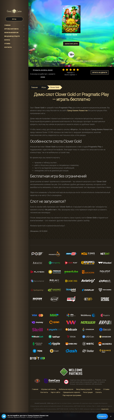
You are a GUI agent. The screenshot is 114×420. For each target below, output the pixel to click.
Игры (44, 87)
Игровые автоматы (11, 29)
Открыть (102, 416)
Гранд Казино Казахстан (77, 110)
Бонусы (7, 40)
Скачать (99, 392)
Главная (7, 25)
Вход (14, 19)
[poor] (67, 70)
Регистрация (88, 392)
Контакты (8, 47)
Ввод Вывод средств (12, 36)
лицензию (105, 409)
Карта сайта (55, 392)
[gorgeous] (77, 70)
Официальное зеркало (71, 392)
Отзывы (7, 44)
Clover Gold (54, 87)
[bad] (63, 70)
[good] (74, 70)
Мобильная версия (11, 32)
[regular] (70, 70)
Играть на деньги (99, 72)
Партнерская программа (72, 395)
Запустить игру (71, 44)
